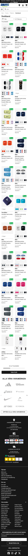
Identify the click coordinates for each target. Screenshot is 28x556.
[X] (19, 553)
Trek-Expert (18, 519)
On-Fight (3, 528)
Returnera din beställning (14, 452)
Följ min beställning (6, 475)
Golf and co (4, 517)
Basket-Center (5, 505)
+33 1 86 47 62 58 (14, 429)
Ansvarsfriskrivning (6, 492)
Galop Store (4, 515)
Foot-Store (4, 514)
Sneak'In (17, 512)
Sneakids (17, 514)
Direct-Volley (4, 510)
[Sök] (5, 9)
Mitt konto (3, 472)
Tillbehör (12, 13)
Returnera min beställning (8, 477)
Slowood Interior (19, 510)
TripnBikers (18, 522)
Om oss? (3, 484)
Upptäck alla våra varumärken (14, 412)
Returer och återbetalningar (8, 490)
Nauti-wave (4, 526)
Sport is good (18, 515)
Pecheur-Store (18, 506)
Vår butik (3, 499)
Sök (8, 9)
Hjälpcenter (4, 474)
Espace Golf (4, 512)
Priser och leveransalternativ (8, 495)
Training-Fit (18, 517)
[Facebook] (8, 553)
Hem (2, 13)
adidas (3, 352)
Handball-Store (5, 519)
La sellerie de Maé (6, 522)
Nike (2, 40)
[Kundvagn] (26, 5)
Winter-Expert (18, 526)
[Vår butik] (19, 5)
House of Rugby (5, 521)
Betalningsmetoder (6, 493)
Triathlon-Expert (19, 521)
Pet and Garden (19, 508)
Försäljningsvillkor (6, 488)
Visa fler (14, 372)
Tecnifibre (4, 212)
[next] (27, 395)
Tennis (6, 13)
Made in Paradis (5, 524)
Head (16, 96)
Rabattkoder (4, 479)
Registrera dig (14, 543)
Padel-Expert (18, 505)
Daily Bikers (4, 506)
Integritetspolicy (5, 497)
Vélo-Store (17, 524)
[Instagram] (12, 553)
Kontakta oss (14, 424)
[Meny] (2, 9)
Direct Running (5, 508)
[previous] (1, 395)
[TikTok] (16, 553)
